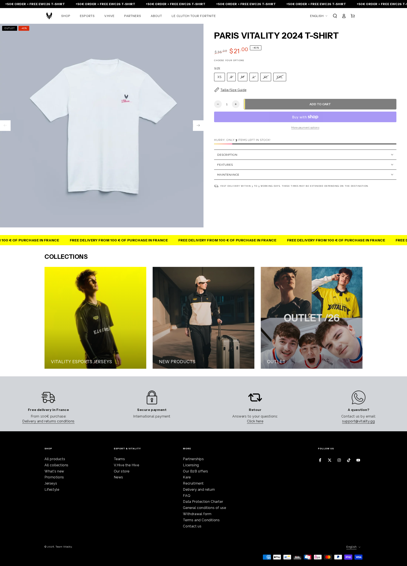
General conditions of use (204, 508)
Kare (187, 477)
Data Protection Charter (203, 502)
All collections (56, 465)
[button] (334, 16)
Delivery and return (199, 490)
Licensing (191, 465)
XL (266, 77)
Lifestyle (52, 490)
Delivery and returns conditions (48, 421)
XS (219, 77)
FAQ (186, 496)
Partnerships (193, 459)
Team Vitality (64, 546)
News (118, 477)
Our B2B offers (195, 471)
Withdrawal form (197, 514)
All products (55, 459)
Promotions (54, 477)
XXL (280, 77)
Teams (119, 459)
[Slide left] (5, 125)
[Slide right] (198, 125)
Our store (122, 471)
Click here (255, 421)
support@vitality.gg (358, 421)
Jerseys (51, 483)
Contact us (192, 526)
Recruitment (193, 483)
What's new (54, 471)
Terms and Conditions (201, 520)
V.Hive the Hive (126, 465)
